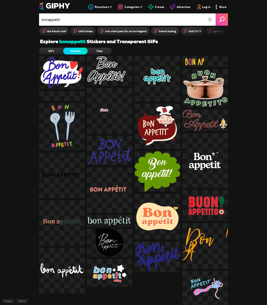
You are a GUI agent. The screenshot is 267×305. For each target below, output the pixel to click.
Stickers (75, 51)
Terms (22, 301)
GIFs (51, 51)
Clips (99, 51)
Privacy (8, 301)
